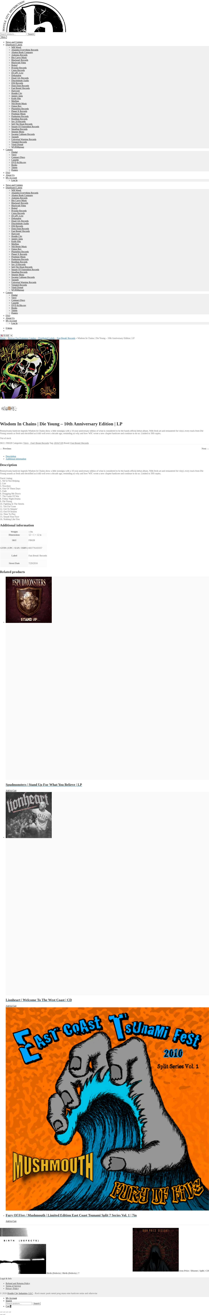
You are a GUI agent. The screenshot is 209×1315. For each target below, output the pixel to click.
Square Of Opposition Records (25, 126)
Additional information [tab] (16, 459)
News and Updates (14, 42)
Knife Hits (16, 98)
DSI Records (17, 83)
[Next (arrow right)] (4, 1314)
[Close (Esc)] (10, 1311)
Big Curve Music (19, 57)
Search (31, 34)
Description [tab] (11, 456)
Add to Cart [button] (11, 790)
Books (14, 165)
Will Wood (16, 47)
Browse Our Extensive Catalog (22, 338)
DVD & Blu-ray (18, 162)
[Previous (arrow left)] (1, 1314)
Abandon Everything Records (24, 50)
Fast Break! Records (20, 88)
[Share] (7, 1311)
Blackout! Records (19, 60)
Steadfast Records (19, 129)
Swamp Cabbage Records (23, 134)
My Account (11, 178)
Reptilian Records (19, 119)
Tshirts (14, 167)
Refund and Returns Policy (18, 1283)
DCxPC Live (17, 73)
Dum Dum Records (20, 85)
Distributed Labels (14, 44)
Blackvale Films (18, 62)
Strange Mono (17, 131)
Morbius (15, 101)
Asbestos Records (19, 55)
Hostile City (16, 93)
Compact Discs (18, 157)
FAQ (8, 172)
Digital (14, 152)
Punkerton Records (20, 116)
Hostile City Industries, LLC (20, 1293)
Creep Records (18, 70)
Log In (14, 180)
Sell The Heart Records (21, 124)
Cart (8, 1306)
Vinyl (13, 154)
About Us (10, 175)
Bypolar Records (19, 68)
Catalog (9, 149)
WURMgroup (17, 147)
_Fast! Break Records (39, 443)
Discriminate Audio (20, 80)
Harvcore (15, 91)
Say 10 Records (18, 121)
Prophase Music (18, 114)
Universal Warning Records (23, 139)
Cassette (15, 160)
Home (3, 338)
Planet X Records (19, 111)
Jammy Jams (17, 96)
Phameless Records (20, 108)
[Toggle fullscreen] (4, 1311)
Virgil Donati (17, 144)
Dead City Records (20, 78)
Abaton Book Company (22, 52)
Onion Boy (16, 106)
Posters (14, 170)
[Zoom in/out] (1, 1311)
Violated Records (19, 142)
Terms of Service (13, 1286)
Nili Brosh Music (19, 103)
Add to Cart (11, 1006)
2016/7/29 (58, 443)
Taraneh (15, 137)
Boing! (14, 65)
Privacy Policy (12, 1288)
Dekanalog (16, 75)
